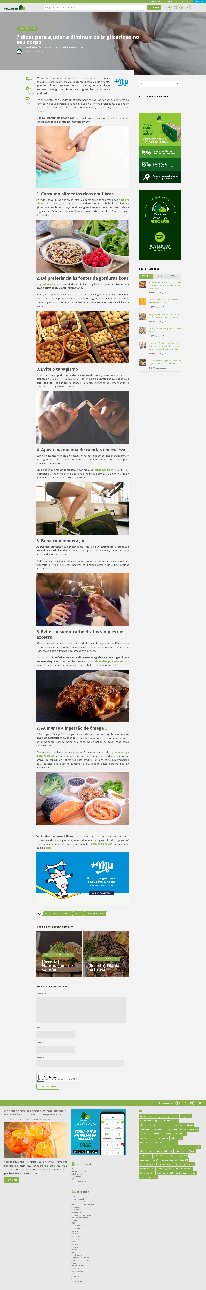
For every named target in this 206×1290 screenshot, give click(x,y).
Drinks (74, 1249)
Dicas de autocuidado (80, 1217)
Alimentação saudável (58, 913)
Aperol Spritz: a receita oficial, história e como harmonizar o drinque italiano (35, 1112)
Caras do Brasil (77, 1199)
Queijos (74, 1244)
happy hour (163, 1164)
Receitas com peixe (179, 1147)
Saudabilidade (27, 29)
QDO (73, 1223)
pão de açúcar (148, 1120)
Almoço (160, 1116)
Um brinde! (75, 1252)
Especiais (75, 1276)
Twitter (181, 7)
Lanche (157, 1133)
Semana (146, 276)
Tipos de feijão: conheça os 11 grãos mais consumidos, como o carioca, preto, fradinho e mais (165, 346)
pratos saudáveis (149, 1160)
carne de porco (148, 1177)
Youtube (188, 7)
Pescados (75, 1207)
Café (73, 1196)
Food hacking (76, 1255)
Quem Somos (76, 1169)
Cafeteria (75, 1209)
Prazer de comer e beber (58, 955)
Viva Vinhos (75, 1279)
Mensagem (41, 993)
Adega (186, 1116)
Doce (169, 1133)
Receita (74, 1220)
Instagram (175, 7)
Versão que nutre (78, 1201)
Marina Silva (15, 1119)
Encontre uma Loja (78, 1171)
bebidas (176, 1138)
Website (40, 1057)
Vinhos (74, 1273)
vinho (177, 1164)
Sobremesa (146, 1138)
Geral (174, 276)
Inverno (74, 1241)
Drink (189, 1125)
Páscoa (145, 1133)
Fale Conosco (76, 1174)
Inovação (75, 1268)
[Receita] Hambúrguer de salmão (57, 965)
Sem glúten (170, 1129)
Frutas (179, 1151)
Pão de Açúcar (15, 7)
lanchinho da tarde (163, 1155)
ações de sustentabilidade (175, 1160)
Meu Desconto (77, 1281)
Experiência (76, 1231)
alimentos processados (109, 661)
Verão (172, 1142)
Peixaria (74, 1247)
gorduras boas (48, 284)
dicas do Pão (174, 1125)
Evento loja (75, 1236)
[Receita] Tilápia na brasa (103, 967)
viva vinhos (146, 1164)
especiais (162, 1138)
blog (48, 847)
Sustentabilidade (78, 1265)
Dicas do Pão (76, 1212)
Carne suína (147, 1173)
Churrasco (146, 1151)
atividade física (104, 470)
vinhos (144, 1129)
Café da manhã (163, 1151)
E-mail (39, 1042)
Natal (196, 1147)
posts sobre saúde (101, 844)
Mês (160, 276)
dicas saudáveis (95, 913)
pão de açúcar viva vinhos (153, 1147)
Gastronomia (76, 1233)
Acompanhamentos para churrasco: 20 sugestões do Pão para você (165, 285)
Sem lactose (147, 1168)
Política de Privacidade (80, 1181)
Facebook (169, 7)
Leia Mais (11, 1180)
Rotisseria (75, 1239)
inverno (189, 1164)
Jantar (173, 1116)
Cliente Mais (76, 1176)
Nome (39, 1028)
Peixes (180, 1133)
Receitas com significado (81, 1215)
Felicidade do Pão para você (82, 1204)
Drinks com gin (165, 1173)
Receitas (146, 1116)
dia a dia (186, 1168)
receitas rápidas (169, 1120)
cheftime (145, 1155)
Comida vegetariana (167, 1168)
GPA (73, 1179)
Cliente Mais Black (78, 1225)
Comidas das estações (80, 1257)
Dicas (73, 1263)
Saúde (78, 913)
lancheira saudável (185, 1173)
